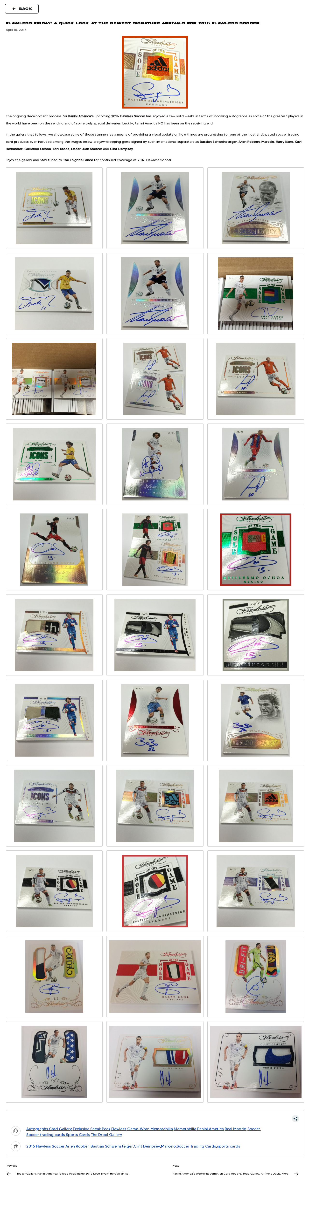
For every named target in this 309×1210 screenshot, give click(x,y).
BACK (25, 9)
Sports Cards (78, 1134)
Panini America (210, 1129)
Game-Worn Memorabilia (150, 1129)
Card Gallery (60, 1129)
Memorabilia (185, 1129)
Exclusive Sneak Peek (91, 1129)
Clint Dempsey (147, 1146)
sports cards (228, 1146)
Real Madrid (235, 1129)
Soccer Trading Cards (196, 1146)
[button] (155, 1118)
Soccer (253, 1129)
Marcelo (168, 1146)
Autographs (37, 1129)
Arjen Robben (77, 1146)
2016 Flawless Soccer (45, 1146)
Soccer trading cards (45, 1134)
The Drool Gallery (106, 1134)
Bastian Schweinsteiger (112, 1146)
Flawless (118, 1129)
